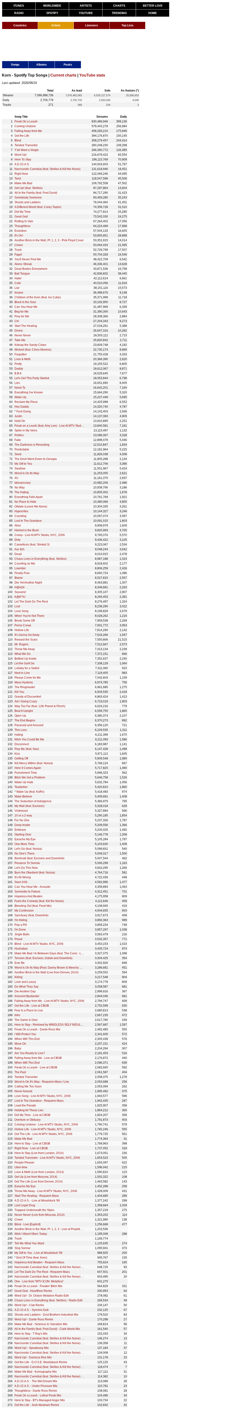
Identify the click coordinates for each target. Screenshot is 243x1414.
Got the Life (21, 135)
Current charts (63, 75)
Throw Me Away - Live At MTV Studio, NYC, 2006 (45, 1191)
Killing (18, 977)
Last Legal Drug (24, 1205)
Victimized (21, 810)
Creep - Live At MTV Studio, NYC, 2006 (39, 535)
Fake (17, 440)
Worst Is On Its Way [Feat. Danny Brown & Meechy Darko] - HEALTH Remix (62, 967)
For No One (21, 820)
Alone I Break (23, 264)
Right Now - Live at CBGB (31, 1148)
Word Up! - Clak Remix (29, 1305)
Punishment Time (25, 772)
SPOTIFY (52, 13)
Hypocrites (21, 511)
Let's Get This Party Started (31, 378)
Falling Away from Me (28, 131)
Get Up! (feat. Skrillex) (28, 188)
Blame (18, 577)
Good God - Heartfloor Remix (33, 1291)
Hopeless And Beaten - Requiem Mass (39, 1262)
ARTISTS (86, 5)
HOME (152, 13)
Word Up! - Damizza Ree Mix (33, 1357)
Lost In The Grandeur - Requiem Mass (39, 1100)
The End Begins (24, 720)
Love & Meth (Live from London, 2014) (39, 1172)
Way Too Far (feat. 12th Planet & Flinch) (39, 706)
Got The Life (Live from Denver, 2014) (38, 1181)
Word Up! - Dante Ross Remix (33, 1319)
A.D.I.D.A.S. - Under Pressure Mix (35, 1386)
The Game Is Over (26, 1020)
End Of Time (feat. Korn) (31, 1257)
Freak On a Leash (25, 121)
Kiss (17, 753)
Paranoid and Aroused (28, 725)
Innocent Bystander (26, 996)
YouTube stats (92, 75)
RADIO (18, 13)
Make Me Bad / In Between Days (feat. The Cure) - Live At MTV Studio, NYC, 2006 (66, 953)
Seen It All (20, 882)
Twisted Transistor (26, 145)
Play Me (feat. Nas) (26, 749)
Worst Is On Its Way (26, 473)
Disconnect (21, 744)
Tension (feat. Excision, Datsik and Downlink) (43, 958)
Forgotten (20, 354)
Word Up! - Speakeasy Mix (31, 1348)
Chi (16, 321)
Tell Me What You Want (29, 1243)
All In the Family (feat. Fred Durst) (35, 192)
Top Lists (128, 25)
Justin (18, 416)
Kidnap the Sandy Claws (30, 345)
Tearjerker (21, 787)
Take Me (19, 340)
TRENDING (119, 13)
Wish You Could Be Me (29, 739)
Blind (17, 140)
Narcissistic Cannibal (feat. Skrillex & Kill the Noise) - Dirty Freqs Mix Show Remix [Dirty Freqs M (76, 1376)
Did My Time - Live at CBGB (32, 1115)
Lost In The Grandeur (28, 520)
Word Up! (20, 154)
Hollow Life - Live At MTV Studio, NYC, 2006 (42, 1129)
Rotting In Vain (23, 221)
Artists (56, 25)
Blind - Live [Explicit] (27, 1224)
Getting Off (21, 758)
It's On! (18, 235)
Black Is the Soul (25, 302)
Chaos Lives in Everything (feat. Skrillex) (40, 558)
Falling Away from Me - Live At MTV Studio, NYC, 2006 (49, 1001)
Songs (15, 64)
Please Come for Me (27, 677)
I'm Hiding (20, 920)
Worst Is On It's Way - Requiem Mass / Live (41, 1081)
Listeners (91, 25)
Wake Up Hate (23, 782)
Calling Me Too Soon (28, 1086)
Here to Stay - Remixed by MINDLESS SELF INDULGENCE (52, 1024)
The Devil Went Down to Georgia (35, 459)
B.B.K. (18, 373)
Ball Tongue (22, 273)
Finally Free (22, 573)
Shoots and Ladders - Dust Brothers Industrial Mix (46, 1314)
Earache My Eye (25, 839)
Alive (17, 525)
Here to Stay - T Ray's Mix (30, 1333)
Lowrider (20, 568)
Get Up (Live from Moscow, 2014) (35, 1176)
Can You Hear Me (25, 307)
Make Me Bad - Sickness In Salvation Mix (40, 1324)
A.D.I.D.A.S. (21, 164)
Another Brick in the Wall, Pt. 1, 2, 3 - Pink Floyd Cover (49, 240)
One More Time (24, 844)
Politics (19, 435)
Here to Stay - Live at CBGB (32, 1143)
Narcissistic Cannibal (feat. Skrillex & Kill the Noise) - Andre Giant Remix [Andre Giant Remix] (74, 1352)
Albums (41, 64)
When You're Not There (29, 616)
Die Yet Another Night (28, 582)
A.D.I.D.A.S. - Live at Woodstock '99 (37, 1200)
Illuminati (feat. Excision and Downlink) (39, 858)
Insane (18, 292)
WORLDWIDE (52, 5)
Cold (17, 283)
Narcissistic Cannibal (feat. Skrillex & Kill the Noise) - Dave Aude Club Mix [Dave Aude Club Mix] (76, 1367)
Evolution (20, 230)
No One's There (24, 853)
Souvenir (20, 592)
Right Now (21, 173)
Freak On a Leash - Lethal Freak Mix (37, 1395)
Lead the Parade (25, 1105)
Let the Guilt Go (24, 663)
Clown (18, 245)
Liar (16, 288)
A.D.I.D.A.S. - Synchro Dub (31, 1310)
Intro (17, 1015)
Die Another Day (25, 991)
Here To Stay (22, 159)
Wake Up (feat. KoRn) (30, 791)
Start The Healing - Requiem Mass (36, 1195)
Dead (18, 554)
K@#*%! (19, 596)
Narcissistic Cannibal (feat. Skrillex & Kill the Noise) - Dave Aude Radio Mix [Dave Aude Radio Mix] (77, 1343)
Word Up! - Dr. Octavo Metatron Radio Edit (41, 1295)
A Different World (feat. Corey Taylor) (37, 207)
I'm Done (20, 929)
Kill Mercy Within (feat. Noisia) (33, 763)
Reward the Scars (25, 639)
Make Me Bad (23, 183)
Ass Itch (19, 549)
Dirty (17, 539)
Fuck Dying (23, 411)
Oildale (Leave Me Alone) (30, 506)
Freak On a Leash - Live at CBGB (35, 1067)
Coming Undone (25, 126)
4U (16, 478)
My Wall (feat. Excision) (29, 806)
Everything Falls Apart (28, 497)
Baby (17, 1048)
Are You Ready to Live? (29, 1053)
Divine (18, 330)
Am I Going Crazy (25, 701)
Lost (17, 606)
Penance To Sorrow (27, 863)
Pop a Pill (20, 925)
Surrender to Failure (27, 891)
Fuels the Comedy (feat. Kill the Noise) (39, 901)
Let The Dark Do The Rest (31, 601)
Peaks (68, 64)
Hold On (19, 421)
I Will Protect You (25, 1034)
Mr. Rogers (21, 644)
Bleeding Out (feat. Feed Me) (32, 905)
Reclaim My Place (26, 402)
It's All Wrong (22, 877)
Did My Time (22, 211)
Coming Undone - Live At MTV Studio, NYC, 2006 (46, 1124)
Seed (17, 454)
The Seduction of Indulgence (32, 801)
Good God (21, 216)
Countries (20, 25)
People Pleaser (24, 1162)
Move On (20, 1043)
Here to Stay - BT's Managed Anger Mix (39, 1400)
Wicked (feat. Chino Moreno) (32, 349)
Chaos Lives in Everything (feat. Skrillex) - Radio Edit (48, 1300)
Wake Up (20, 397)
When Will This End (27, 1039)
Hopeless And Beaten (28, 896)
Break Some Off (24, 620)
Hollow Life (21, 630)
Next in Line (22, 673)
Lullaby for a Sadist (26, 668)
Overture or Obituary (27, 1119)
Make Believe (23, 796)
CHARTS (119, 5)
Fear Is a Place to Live (28, 1010)
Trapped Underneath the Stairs (34, 1210)
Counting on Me (24, 563)
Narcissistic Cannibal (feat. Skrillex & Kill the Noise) (47, 169)
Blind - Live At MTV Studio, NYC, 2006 (38, 944)
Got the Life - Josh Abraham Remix (36, 1405)
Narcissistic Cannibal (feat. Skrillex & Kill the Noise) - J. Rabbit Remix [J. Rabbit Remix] (70, 1276)
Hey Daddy (21, 406)
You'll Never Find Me (27, 259)
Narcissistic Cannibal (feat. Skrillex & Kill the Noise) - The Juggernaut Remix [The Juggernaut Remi (78, 1267)
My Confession (24, 910)
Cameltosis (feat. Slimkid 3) (32, 544)
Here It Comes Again (27, 768)
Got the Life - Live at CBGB (31, 1005)
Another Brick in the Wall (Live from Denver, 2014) (46, 972)
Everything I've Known (28, 392)
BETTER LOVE (153, 5)
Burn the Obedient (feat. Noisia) (34, 872)
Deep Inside (22, 825)
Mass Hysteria (23, 682)
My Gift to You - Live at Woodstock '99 (38, 1253)
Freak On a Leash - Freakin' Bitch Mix (38, 1286)
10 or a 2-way (23, 815)
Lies (17, 383)
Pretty (18, 364)
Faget (18, 254)
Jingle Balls (21, 934)
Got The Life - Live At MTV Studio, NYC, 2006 (43, 1134)
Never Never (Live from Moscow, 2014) (39, 1214)
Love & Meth (22, 359)
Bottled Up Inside (25, 658)
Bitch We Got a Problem (29, 777)
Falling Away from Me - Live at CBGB (38, 1058)
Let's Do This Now (26, 867)
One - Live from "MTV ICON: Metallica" (39, 1281)
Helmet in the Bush (26, 530)
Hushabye (21, 948)
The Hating (21, 492)
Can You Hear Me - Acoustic (32, 886)
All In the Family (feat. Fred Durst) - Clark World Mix (47, 1329)
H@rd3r (19, 587)
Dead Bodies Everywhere (30, 268)
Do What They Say (26, 986)
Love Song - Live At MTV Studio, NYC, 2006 (42, 1096)
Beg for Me (21, 311)
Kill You (19, 692)
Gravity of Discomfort (27, 696)
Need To (19, 387)
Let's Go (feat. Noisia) (28, 848)
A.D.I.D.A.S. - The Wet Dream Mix (35, 1381)
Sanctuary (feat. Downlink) (31, 915)
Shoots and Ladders (27, 202)
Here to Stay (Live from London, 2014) (39, 1153)
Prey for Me (21, 316)
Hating (18, 734)
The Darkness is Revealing (31, 444)
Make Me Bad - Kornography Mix (35, 1371)
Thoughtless (22, 226)
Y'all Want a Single (26, 150)
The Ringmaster (24, 687)
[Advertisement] (88, 44)
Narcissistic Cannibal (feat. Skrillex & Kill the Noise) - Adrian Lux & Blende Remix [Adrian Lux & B (76, 1338)
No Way (19, 487)
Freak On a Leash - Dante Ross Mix (37, 1029)
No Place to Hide (25, 501)
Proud (18, 939)
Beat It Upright (23, 711)
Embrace (20, 829)
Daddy (18, 368)
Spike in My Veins (25, 430)
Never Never (22, 335)
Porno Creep (22, 625)
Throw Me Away (24, 649)
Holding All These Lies (28, 1110)
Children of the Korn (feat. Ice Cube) (37, 297)
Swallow (19, 468)
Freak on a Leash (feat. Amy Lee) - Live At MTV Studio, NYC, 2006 (56, 425)
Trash (18, 249)
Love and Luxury (25, 982)
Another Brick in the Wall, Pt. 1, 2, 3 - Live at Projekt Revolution (54, 1229)
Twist (17, 178)
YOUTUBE (86, 13)
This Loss (20, 730)
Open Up (20, 715)
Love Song (21, 611)
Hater (18, 278)
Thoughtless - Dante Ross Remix (35, 1390)
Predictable (21, 449)
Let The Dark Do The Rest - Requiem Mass (42, 1272)
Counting (20, 516)
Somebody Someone (28, 197)
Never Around (23, 1091)
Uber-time (20, 1167)
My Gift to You (23, 463)
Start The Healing (25, 326)
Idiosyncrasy (22, 482)
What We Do (22, 654)
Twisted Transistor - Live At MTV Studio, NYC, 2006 (47, 1157)
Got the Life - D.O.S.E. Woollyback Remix (40, 1362)
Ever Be (19, 963)
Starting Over (22, 834)
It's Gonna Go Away (26, 635)
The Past (20, 1072)
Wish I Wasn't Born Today (30, 1233)
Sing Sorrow (22, 1248)
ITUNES (19, 5)
